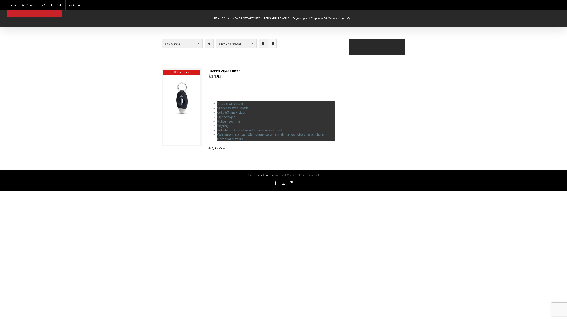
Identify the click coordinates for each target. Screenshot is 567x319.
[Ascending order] (209, 43)
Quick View (218, 148)
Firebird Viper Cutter (224, 71)
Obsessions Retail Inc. (261, 175)
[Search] (348, 18)
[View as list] (272, 43)
